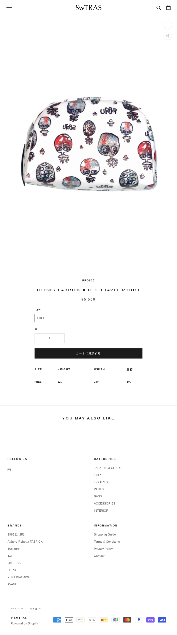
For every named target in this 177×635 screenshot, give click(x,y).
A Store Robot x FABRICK (25, 541)
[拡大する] (168, 25)
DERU (12, 570)
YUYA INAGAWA (19, 577)
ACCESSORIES (104, 503)
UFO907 (88, 280)
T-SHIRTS (101, 482)
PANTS (99, 489)
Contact (99, 555)
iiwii (10, 555)
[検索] (158, 7)
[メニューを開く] (9, 7)
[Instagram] (9, 469)
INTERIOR (101, 510)
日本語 (33, 608)
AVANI (12, 584)
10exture (14, 548)
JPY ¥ (15, 608)
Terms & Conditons (107, 541)
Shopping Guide (105, 534)
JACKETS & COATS (107, 468)
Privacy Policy (103, 548)
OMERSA (14, 563)
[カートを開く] (168, 7)
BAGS (98, 496)
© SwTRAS (19, 617)
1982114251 (16, 534)
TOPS (98, 475)
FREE (41, 318)
